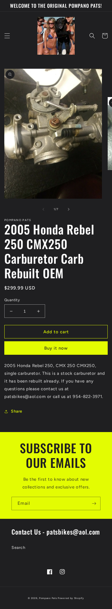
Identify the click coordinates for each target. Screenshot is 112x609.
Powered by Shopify (71, 598)
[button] (7, 35)
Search (18, 547)
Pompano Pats (48, 598)
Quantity (12, 300)
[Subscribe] (94, 503)
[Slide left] (43, 209)
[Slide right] (68, 209)
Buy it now (56, 348)
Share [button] (16, 411)
